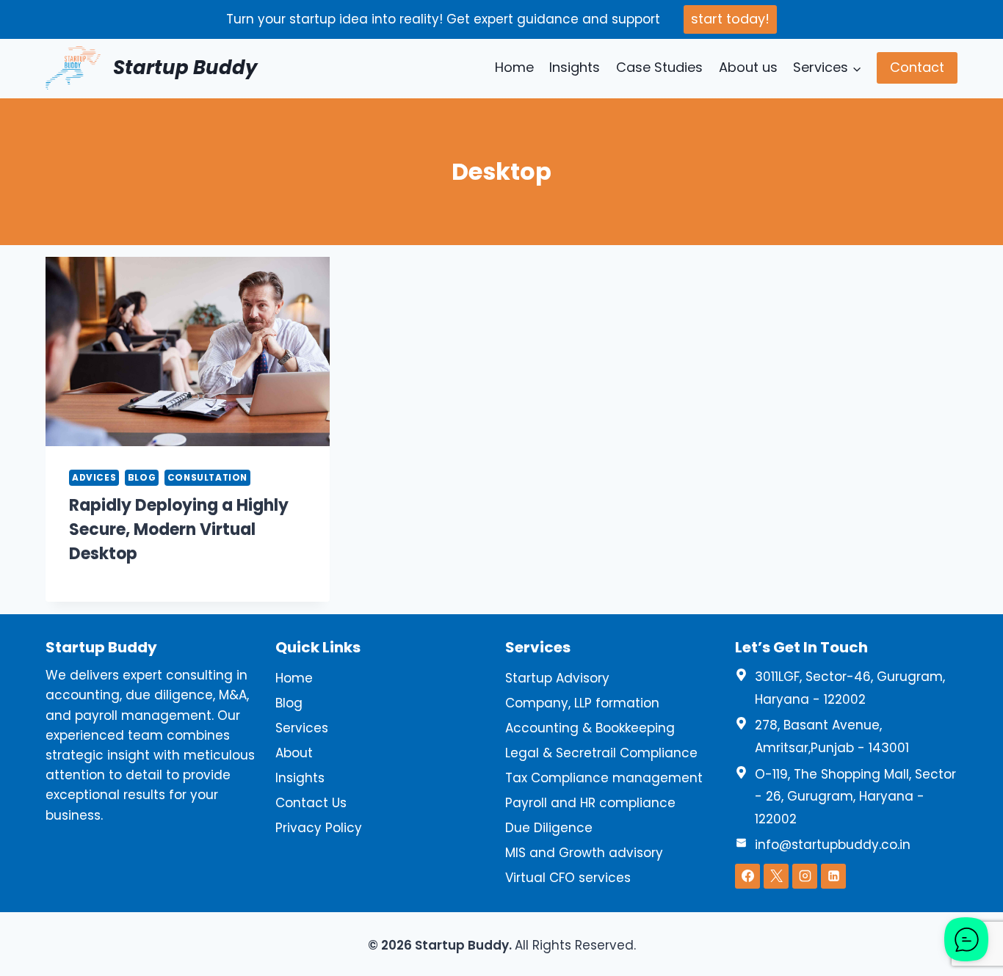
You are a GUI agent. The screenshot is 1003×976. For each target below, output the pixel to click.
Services (301, 728)
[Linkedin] (833, 876)
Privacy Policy (318, 828)
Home (514, 67)
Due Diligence (549, 828)
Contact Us (311, 803)
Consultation (207, 478)
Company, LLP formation (582, 703)
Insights (574, 67)
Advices (94, 478)
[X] (776, 876)
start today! (730, 19)
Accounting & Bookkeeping (590, 728)
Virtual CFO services (568, 877)
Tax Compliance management (604, 778)
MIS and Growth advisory (584, 853)
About (294, 753)
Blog (142, 478)
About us (748, 67)
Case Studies (659, 67)
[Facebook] (747, 876)
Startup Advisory (557, 678)
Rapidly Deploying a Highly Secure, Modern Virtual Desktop (179, 529)
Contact (917, 67)
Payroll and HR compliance (590, 803)
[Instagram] (804, 876)
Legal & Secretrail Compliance (601, 753)
